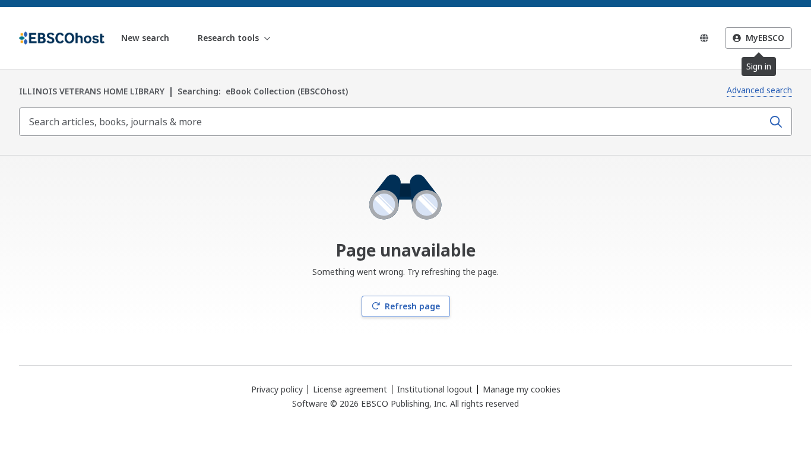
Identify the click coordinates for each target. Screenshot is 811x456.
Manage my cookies (521, 389)
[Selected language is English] (704, 38)
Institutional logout (435, 389)
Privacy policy (277, 389)
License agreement (350, 389)
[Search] (776, 121)
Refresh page (412, 306)
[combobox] (392, 121)
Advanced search (759, 90)
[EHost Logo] (61, 38)
